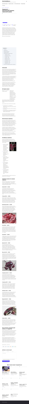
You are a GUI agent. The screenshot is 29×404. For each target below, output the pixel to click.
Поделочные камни (10, 3)
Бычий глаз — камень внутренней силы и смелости (22, 373)
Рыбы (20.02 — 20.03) (7, 63)
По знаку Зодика (23, 3)
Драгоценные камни (5, 3)
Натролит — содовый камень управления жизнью (23, 384)
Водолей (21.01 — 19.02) (7, 62)
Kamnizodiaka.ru (6, 1)
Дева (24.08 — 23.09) (7, 58)
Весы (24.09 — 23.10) (7, 59)
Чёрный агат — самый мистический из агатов (5, 384)
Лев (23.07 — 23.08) (7, 57)
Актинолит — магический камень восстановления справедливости (5, 395)
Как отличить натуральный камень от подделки (9, 64)
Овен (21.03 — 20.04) (7, 54)
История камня (6, 50)
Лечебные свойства (6, 52)
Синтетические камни (17, 3)
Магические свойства (6, 51)
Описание (5, 49)
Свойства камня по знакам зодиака (8, 53)
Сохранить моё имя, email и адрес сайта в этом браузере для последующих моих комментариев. (9, 359)
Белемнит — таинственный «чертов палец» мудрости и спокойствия (14, 383)
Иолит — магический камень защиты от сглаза (6, 372)
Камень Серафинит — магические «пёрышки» (14, 372)
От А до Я (3, 5)
